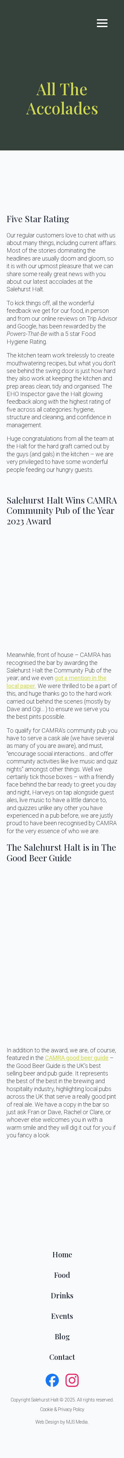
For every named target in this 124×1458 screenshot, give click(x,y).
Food (62, 1275)
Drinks (62, 1295)
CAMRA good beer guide (76, 1057)
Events (62, 1316)
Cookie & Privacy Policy (62, 1409)
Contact (62, 1357)
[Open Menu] (102, 23)
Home (62, 1254)
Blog (62, 1336)
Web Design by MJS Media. (62, 1422)
